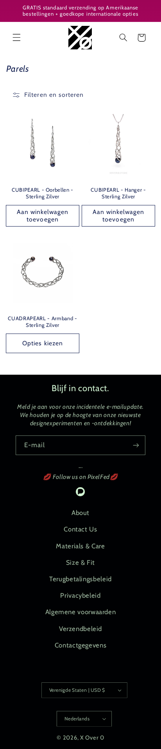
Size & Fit (80, 562)
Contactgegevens (80, 645)
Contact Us (80, 529)
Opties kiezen (42, 343)
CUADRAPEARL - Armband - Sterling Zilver (42, 321)
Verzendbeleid (80, 629)
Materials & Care (80, 546)
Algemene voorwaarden (80, 612)
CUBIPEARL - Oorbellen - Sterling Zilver (42, 193)
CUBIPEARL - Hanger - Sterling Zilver (118, 193)
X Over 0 (92, 737)
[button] (16, 38)
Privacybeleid (80, 595)
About (80, 513)
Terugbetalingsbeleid (80, 579)
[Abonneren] (136, 445)
